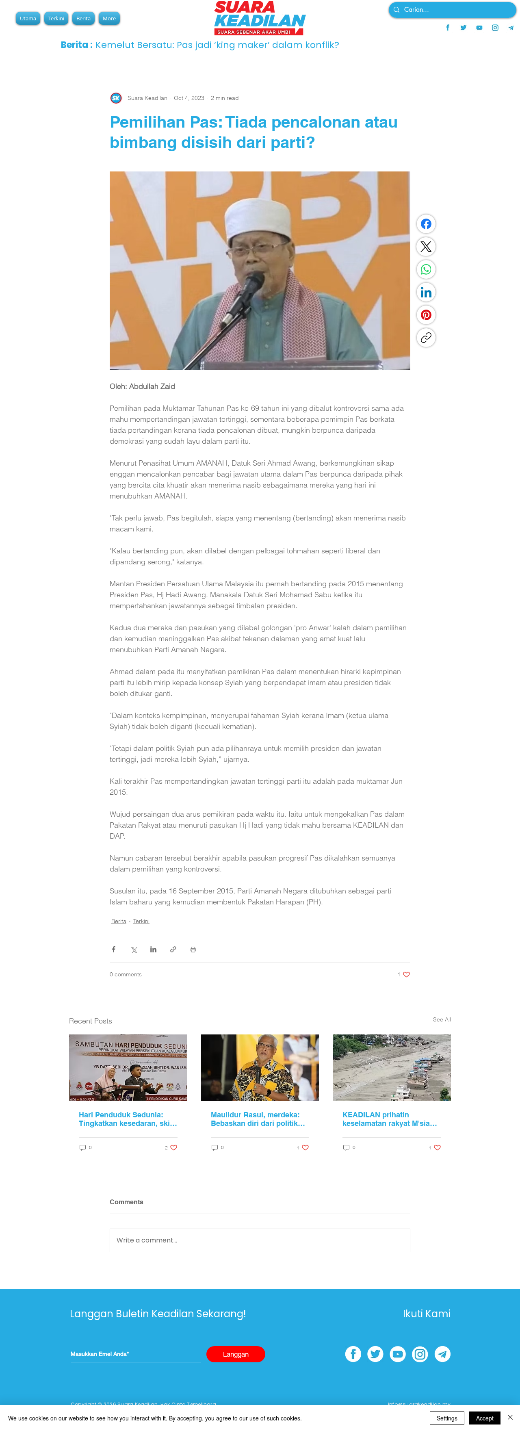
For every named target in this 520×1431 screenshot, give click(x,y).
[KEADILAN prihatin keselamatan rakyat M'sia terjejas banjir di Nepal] (392, 1067)
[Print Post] (193, 949)
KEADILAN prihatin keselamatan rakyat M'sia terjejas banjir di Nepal (386, 1118)
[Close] (510, 1417)
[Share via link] (173, 949)
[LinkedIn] (426, 292)
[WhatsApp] (426, 269)
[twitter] (463, 28)
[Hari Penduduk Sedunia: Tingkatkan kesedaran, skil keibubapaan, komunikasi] (128, 1067)
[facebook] (448, 28)
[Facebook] (426, 224)
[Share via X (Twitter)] (133, 949)
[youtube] (479, 28)
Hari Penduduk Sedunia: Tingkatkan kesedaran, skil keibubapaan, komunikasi (125, 1118)
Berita (118, 921)
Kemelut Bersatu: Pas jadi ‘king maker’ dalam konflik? (217, 45)
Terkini (141, 921)
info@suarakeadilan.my (419, 1404)
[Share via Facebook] (113, 949)
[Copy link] (426, 337)
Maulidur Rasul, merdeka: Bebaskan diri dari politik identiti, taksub (255, 1118)
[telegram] (511, 28)
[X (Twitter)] (426, 246)
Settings (447, 1418)
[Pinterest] (426, 315)
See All (442, 1019)
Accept (485, 1418)
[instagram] (495, 28)
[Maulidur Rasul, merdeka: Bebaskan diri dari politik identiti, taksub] (260, 1067)
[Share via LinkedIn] (153, 949)
